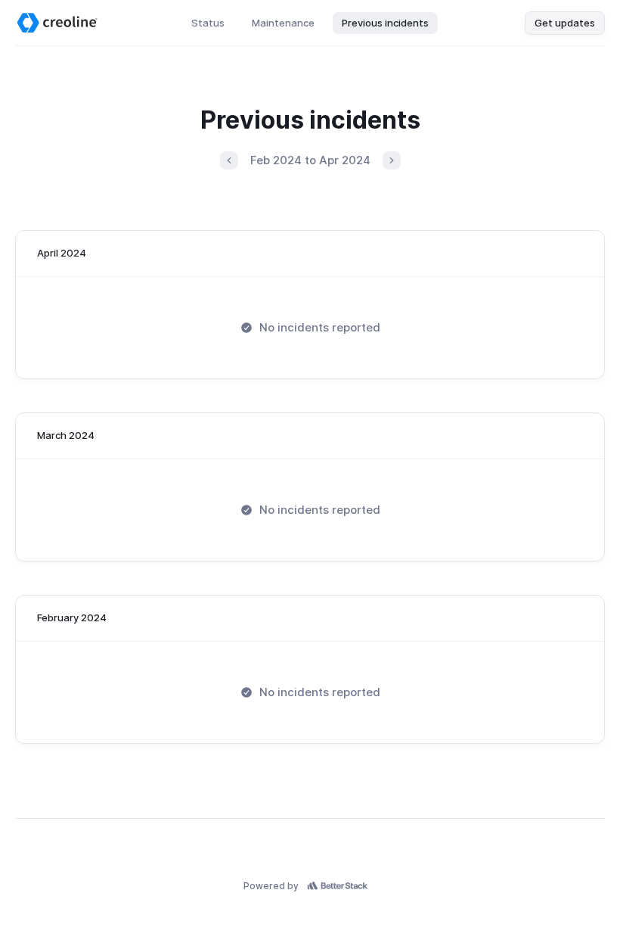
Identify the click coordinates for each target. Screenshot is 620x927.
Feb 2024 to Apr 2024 (310, 160)
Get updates (565, 23)
